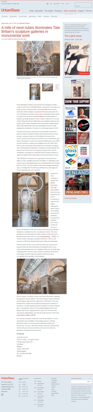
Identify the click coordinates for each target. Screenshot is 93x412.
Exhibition (10, 39)
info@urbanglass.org (7, 386)
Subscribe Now (84, 73)
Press (62, 3)
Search (78, 6)
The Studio (48, 11)
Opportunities (57, 3)
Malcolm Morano (25, 23)
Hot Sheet (5, 16)
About (39, 16)
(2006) (48, 236)
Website (19, 356)
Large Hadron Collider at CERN (26, 315)
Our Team (53, 391)
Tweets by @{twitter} (71, 198)
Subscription (13, 16)
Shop (32, 11)
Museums (15, 39)
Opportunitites (54, 393)
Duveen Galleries (39, 116)
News (25, 39)
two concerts (50, 244)
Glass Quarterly (70, 11)
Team (67, 3)
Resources (54, 16)
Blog (51, 3)
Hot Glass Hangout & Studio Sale (10, 3)
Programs (58, 11)
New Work (20, 39)
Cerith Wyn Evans (36, 107)
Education (39, 11)
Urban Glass (10, 10)
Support (81, 11)
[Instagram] (2, 395)
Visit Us (89, 11)
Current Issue (23, 16)
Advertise (46, 16)
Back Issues (32, 16)
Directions (4, 391)
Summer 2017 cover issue (31, 155)
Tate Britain (24, 105)
